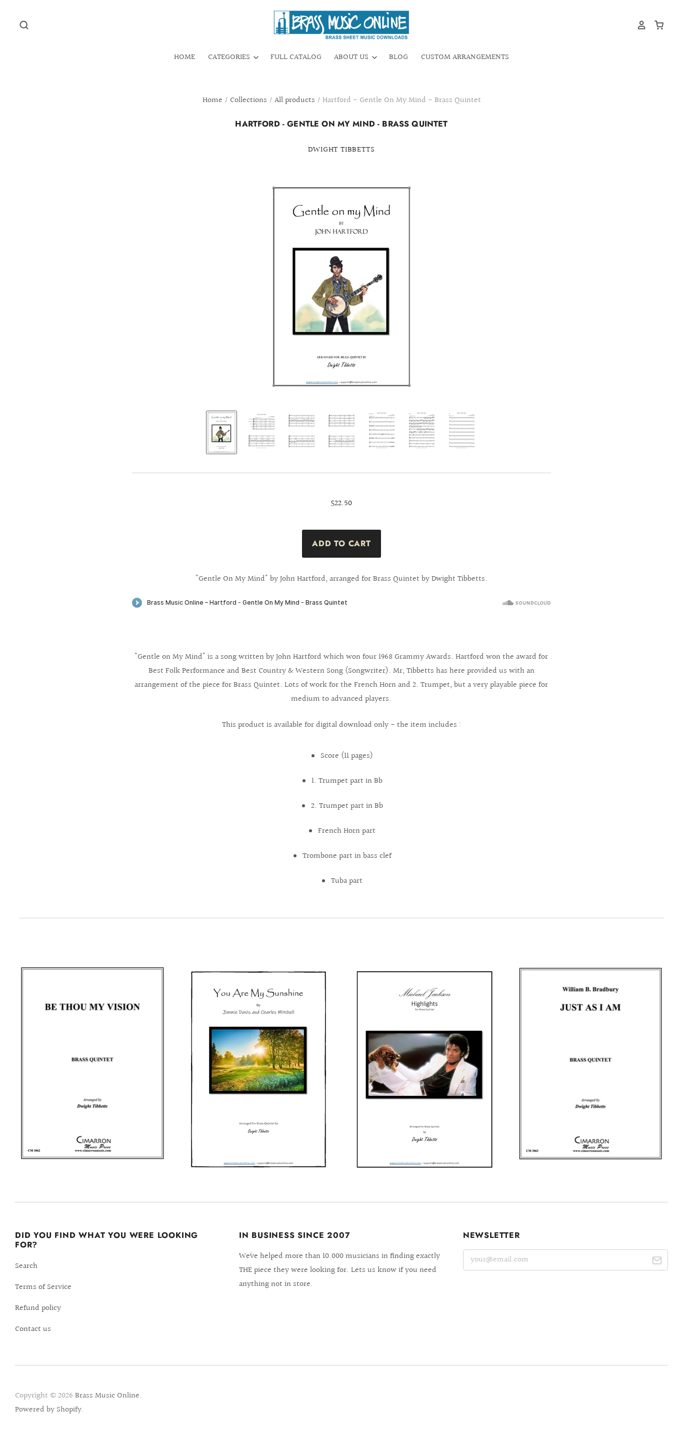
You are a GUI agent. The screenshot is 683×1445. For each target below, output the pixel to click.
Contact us (33, 1329)
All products (294, 100)
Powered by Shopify (48, 1409)
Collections (248, 100)
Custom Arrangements (465, 57)
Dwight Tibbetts (341, 150)
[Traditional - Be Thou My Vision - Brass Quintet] (92, 1063)
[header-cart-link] (655, 25)
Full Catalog (296, 57)
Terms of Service (43, 1287)
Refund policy (38, 1308)
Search (26, 1266)
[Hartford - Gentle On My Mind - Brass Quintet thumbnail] (221, 432)
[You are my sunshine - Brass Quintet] (258, 1069)
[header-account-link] (638, 25)
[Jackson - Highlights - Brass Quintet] (424, 1069)
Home (184, 57)
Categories (230, 57)
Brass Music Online (107, 1395)
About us (352, 57)
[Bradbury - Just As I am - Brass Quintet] (590, 1063)
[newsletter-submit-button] (656, 1261)
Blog (398, 57)
